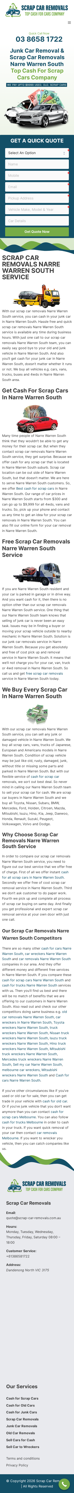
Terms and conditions (23, 1458)
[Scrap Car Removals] (37, 10)
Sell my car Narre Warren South (37, 1064)
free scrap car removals (44, 673)
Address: (13, 1265)
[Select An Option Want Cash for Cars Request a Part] (37, 153)
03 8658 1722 (39, 39)
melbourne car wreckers (21, 1070)
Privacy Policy (17, 1465)
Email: (11, 1213)
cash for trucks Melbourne (22, 1122)
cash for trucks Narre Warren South (29, 985)
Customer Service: (21, 1251)
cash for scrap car (45, 776)
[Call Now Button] (64, 1484)
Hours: (11, 1226)
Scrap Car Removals (28, 1203)
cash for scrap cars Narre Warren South (33, 980)
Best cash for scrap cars (35, 488)
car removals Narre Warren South (45, 959)
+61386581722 (18, 1256)
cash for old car (55, 1101)
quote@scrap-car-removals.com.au (33, 1218)
